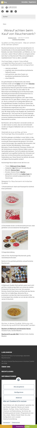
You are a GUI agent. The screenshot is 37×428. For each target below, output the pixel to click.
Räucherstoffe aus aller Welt (10, 334)
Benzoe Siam (15, 170)
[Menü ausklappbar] (2, 6)
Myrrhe (23, 172)
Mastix (23, 166)
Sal (14, 168)
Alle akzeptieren (19, 387)
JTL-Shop (26, 426)
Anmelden (25, 2)
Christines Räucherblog (18, 39)
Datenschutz (16, 422)
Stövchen (32, 83)
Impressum (6, 422)
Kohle (18, 83)
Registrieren (32, 2)
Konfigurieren (18, 392)
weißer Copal (25, 174)
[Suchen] (33, 17)
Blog (5, 2)
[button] (25, 12)
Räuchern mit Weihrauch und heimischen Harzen (16, 328)
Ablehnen (19, 397)
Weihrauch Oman (15, 166)
